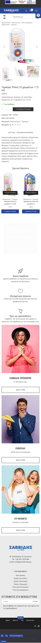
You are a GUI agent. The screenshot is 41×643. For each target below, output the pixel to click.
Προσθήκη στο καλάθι (23, 109)
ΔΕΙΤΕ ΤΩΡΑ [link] (20, 390)
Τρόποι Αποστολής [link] (20, 581)
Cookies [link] (20, 618)
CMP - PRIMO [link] (13, 115)
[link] (38, 15)
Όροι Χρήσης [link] (20, 575)
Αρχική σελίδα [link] (6, 22)
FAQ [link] (22, 620)
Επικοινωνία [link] (30, 620)
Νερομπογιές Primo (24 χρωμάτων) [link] (31, 202)
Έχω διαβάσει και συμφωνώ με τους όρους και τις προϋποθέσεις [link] (21, 607)
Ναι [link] (2, 636)
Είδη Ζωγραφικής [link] (27, 22)
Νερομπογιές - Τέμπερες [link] (9, 24)
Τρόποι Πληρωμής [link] (20, 584)
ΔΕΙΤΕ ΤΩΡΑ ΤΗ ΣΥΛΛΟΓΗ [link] (20, 246)
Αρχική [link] (8, 620)
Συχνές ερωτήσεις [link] (20, 578)
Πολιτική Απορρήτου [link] (20, 590)
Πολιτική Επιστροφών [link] (20, 587)
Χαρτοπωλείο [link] (16, 22)
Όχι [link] (7, 636)
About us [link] (15, 620)
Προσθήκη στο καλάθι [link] (10, 211)
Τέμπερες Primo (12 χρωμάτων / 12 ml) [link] (10, 202)
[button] (4, 46)
